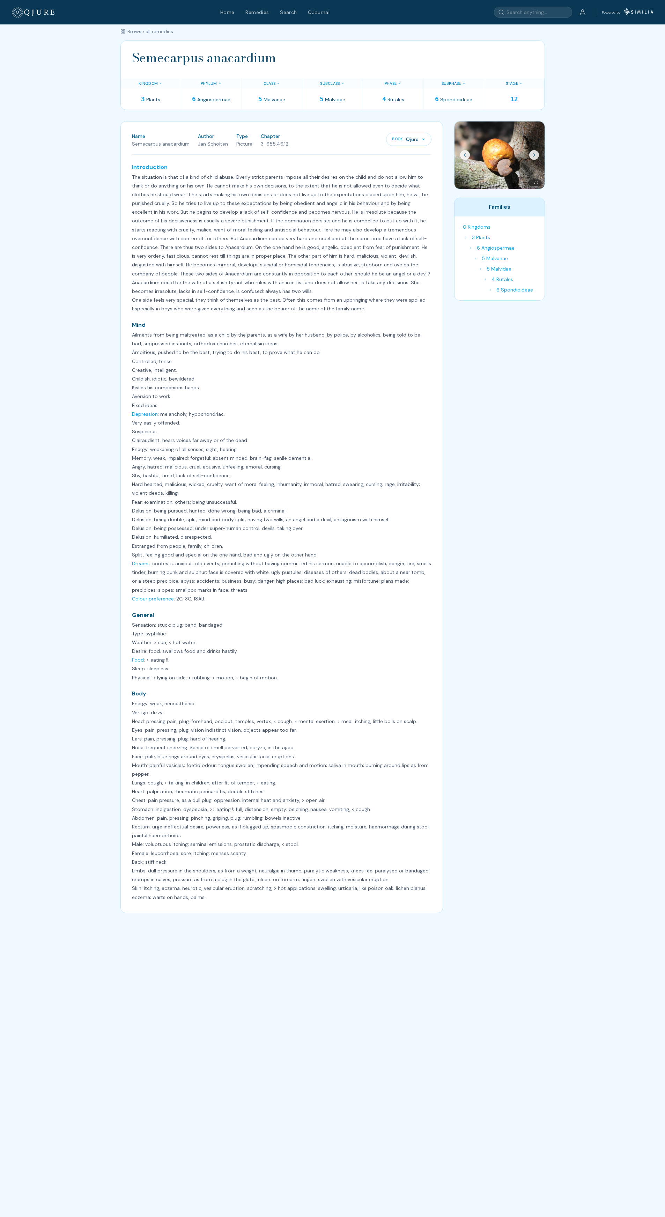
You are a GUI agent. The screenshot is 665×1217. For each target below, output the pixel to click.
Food (138, 660)
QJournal (319, 12)
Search (288, 12)
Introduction (150, 167)
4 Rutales (502, 279)
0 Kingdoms (476, 227)
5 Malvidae (499, 269)
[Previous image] (465, 155)
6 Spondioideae (514, 290)
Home (227, 12)
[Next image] (534, 155)
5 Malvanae (495, 258)
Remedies (257, 12)
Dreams (141, 563)
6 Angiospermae (496, 248)
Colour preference (153, 599)
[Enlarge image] (500, 155)
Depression (145, 414)
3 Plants (481, 237)
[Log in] (582, 12)
